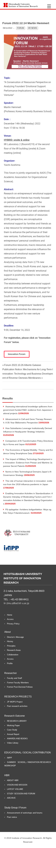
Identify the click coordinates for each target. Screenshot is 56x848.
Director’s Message (15, 637)
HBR (7, 775)
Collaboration (12, 655)
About (7, 632)
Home (9, 615)
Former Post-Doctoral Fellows (20, 687)
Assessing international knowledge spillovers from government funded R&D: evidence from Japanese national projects (28, 410)
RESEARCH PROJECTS (18, 696)
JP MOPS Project (15, 702)
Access (10, 619)
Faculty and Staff (14, 678)
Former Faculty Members (18, 682)
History (10, 641)
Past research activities (17, 706)
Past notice (12, 817)
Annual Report (13, 734)
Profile (10, 663)
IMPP (9, 758)
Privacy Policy (13, 624)
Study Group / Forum (15, 807)
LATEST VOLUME (15, 789)
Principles (11, 646)
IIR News (32, 28)
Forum (20, 28)
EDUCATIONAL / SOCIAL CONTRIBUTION (27, 752)
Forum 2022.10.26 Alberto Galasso (22, 365)
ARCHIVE (11, 798)
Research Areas (14, 650)
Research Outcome (14, 716)
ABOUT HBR (12, 780)
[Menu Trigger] (49, 6)
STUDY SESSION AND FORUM (21, 793)
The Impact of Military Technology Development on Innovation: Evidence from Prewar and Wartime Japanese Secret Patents (27, 462)
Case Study (12, 730)
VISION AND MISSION (17, 785)
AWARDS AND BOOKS (17, 738)
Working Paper (13, 725)
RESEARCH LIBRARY (17, 721)
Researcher (10, 673)
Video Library (12, 743)
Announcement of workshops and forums (24, 813)
